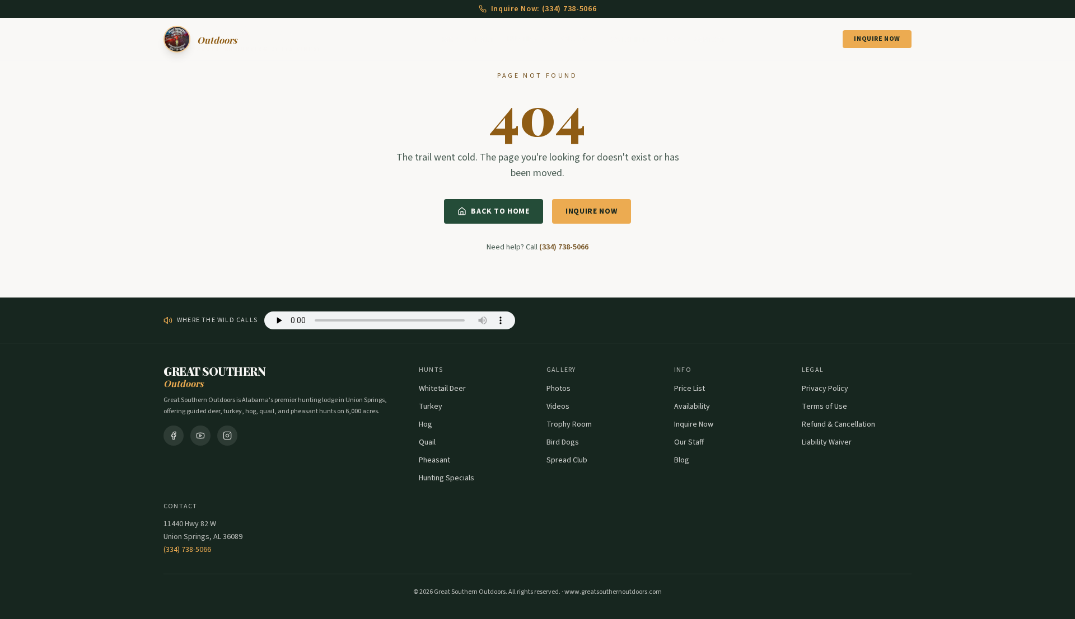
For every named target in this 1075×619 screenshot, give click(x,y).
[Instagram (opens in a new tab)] (227, 436)
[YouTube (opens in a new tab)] (200, 436)
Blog (671, 40)
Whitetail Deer (442, 388)
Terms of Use (824, 406)
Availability (629, 40)
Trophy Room (569, 424)
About (482, 40)
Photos (558, 388)
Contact (710, 40)
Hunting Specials (446, 478)
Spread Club (566, 460)
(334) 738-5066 (563, 247)
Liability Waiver (827, 442)
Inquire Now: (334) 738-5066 (544, 9)
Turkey (430, 406)
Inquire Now (877, 39)
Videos (557, 406)
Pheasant (434, 460)
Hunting (522, 39)
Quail (427, 442)
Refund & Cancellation (838, 424)
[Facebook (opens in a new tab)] (173, 436)
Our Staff (689, 442)
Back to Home (500, 211)
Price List (689, 388)
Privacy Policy (825, 388)
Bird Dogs (562, 442)
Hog (425, 424)
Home (449, 40)
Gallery (573, 39)
